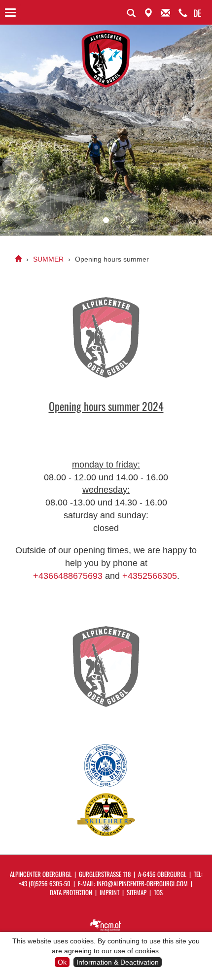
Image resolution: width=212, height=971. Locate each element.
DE (197, 12)
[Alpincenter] (18, 259)
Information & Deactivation (117, 962)
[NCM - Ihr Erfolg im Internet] (106, 924)
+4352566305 (149, 576)
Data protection (71, 892)
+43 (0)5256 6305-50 (45, 883)
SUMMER (48, 259)
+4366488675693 (68, 576)
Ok (62, 962)
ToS (158, 892)
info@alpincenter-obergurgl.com (142, 883)
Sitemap (136, 892)
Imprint (109, 892)
